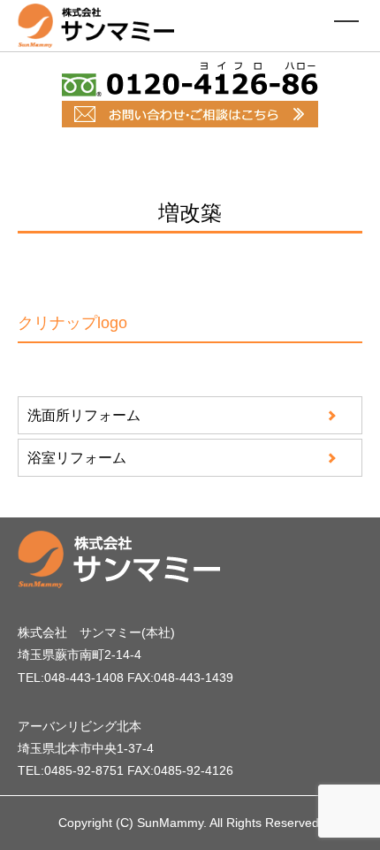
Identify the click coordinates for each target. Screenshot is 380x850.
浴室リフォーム (76, 457)
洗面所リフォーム (84, 415)
